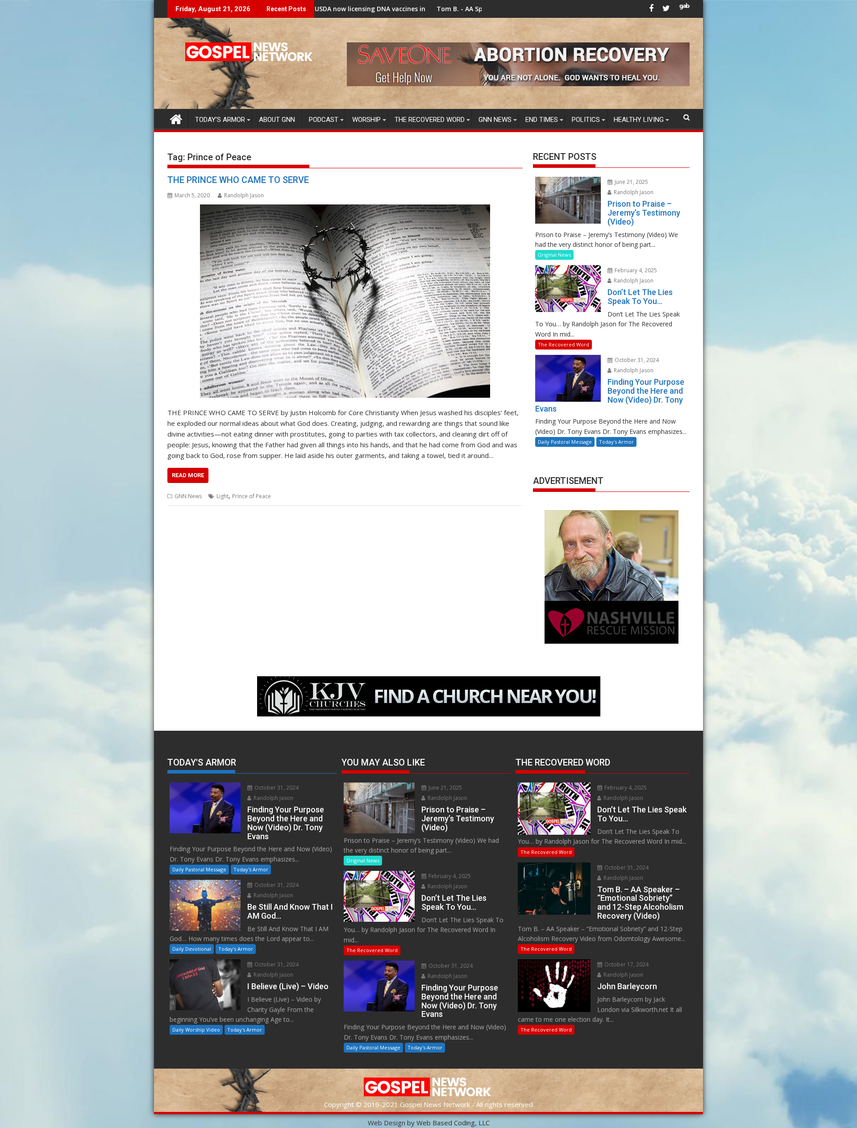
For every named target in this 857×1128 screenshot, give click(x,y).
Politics (586, 120)
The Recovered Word (430, 120)
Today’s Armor (220, 120)
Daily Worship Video (196, 1029)
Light (222, 496)
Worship (366, 120)
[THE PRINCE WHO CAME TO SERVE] (345, 301)
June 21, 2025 (630, 182)
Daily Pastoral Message (565, 441)
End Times (541, 120)
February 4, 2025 (635, 270)
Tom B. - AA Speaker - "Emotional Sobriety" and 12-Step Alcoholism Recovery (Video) (466, 8)
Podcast (323, 120)
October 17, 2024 (626, 964)
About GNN (277, 120)
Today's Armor (616, 441)
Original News (554, 254)
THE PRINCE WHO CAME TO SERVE (238, 180)
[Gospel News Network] (176, 118)
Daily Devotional (191, 948)
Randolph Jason (244, 195)
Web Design (386, 1122)
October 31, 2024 (636, 360)
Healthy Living (639, 120)
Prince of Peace (251, 496)
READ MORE (188, 475)
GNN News (495, 120)
